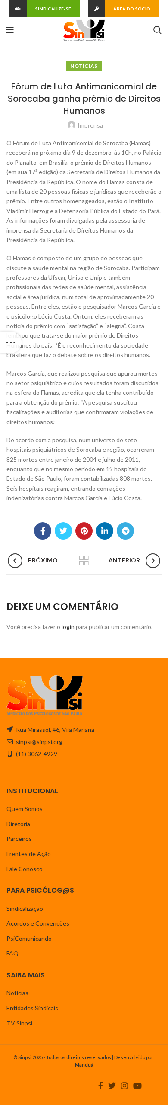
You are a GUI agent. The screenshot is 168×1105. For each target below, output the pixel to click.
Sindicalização (24, 908)
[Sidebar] (11, 342)
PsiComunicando (29, 938)
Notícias (83, 66)
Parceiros (19, 838)
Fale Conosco (24, 868)
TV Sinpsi (19, 1023)
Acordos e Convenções (37, 923)
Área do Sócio (131, 8)
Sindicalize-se (53, 8)
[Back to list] (84, 560)
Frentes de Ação (28, 853)
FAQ (12, 953)
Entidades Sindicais (32, 1008)
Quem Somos (24, 808)
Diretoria (18, 823)
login (68, 626)
